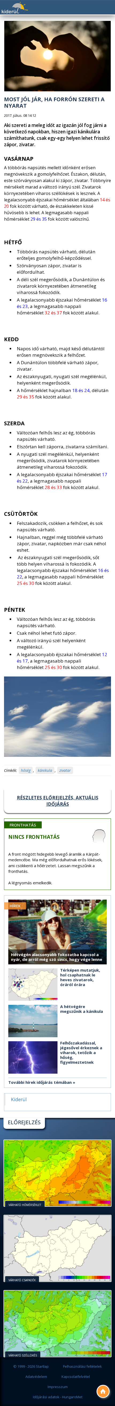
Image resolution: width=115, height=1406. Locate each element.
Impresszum (58, 1386)
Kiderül (14, 7)
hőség (25, 770)
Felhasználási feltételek (82, 1366)
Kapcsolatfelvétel (76, 1376)
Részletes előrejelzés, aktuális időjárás (57, 801)
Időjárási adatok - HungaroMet (57, 1396)
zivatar (65, 770)
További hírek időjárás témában (40, 1082)
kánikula (45, 770)
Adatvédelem (36, 1376)
